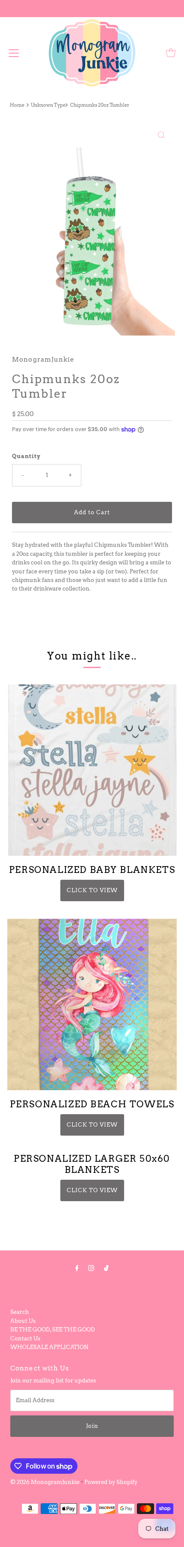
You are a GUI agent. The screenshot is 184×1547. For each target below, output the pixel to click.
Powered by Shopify (110, 1482)
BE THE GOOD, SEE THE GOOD (52, 1329)
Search (19, 1312)
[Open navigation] (13, 52)
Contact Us (25, 1338)
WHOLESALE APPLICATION (49, 1347)
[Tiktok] (106, 1267)
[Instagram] (91, 1267)
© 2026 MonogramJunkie (45, 1482)
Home (17, 105)
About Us (23, 1321)
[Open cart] (171, 52)
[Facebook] (77, 1267)
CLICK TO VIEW (92, 890)
